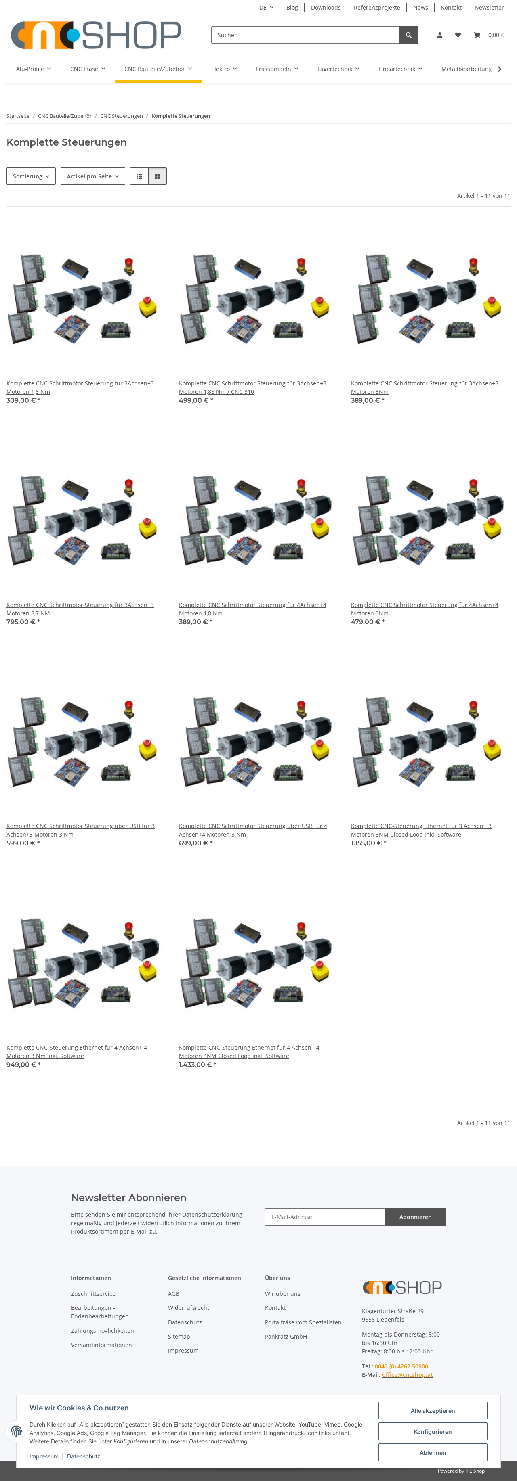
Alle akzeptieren (433, 1410)
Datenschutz (84, 1456)
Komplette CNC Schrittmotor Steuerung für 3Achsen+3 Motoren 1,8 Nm (80, 387)
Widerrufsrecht (188, 1308)
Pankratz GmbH (286, 1336)
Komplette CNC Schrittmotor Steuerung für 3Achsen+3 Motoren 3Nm (424, 387)
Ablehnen (433, 1452)
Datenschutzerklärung (212, 1214)
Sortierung (27, 176)
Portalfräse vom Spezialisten (303, 1322)
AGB (173, 1293)
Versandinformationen (101, 1345)
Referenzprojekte (377, 7)
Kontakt (451, 7)
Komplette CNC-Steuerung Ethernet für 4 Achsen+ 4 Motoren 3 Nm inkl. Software (76, 1052)
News (420, 7)
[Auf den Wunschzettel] (152, 233)
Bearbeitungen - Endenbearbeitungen (100, 1312)
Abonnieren (415, 1217)
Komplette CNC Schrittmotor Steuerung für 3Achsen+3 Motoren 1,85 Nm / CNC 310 (252, 387)
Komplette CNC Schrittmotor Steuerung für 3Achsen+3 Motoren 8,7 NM (80, 609)
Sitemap (179, 1336)
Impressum (44, 1456)
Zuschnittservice (93, 1293)
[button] (440, 35)
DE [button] (263, 7)
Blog (292, 7)
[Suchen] (408, 35)
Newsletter (489, 7)
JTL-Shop (475, 1470)
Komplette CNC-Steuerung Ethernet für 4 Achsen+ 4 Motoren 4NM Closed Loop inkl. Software (249, 1052)
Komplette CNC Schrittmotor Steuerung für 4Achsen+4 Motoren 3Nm (424, 609)
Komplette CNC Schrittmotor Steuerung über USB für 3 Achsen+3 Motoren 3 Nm (80, 830)
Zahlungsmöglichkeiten (102, 1331)
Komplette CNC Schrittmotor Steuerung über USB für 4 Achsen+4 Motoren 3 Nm (253, 830)
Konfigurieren (433, 1431)
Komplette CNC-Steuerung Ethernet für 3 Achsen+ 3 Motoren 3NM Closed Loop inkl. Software (421, 830)
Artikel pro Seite (89, 176)
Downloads (326, 7)
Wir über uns (283, 1293)
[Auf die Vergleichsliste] (131, 233)
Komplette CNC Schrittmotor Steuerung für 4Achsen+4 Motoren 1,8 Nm (252, 609)
